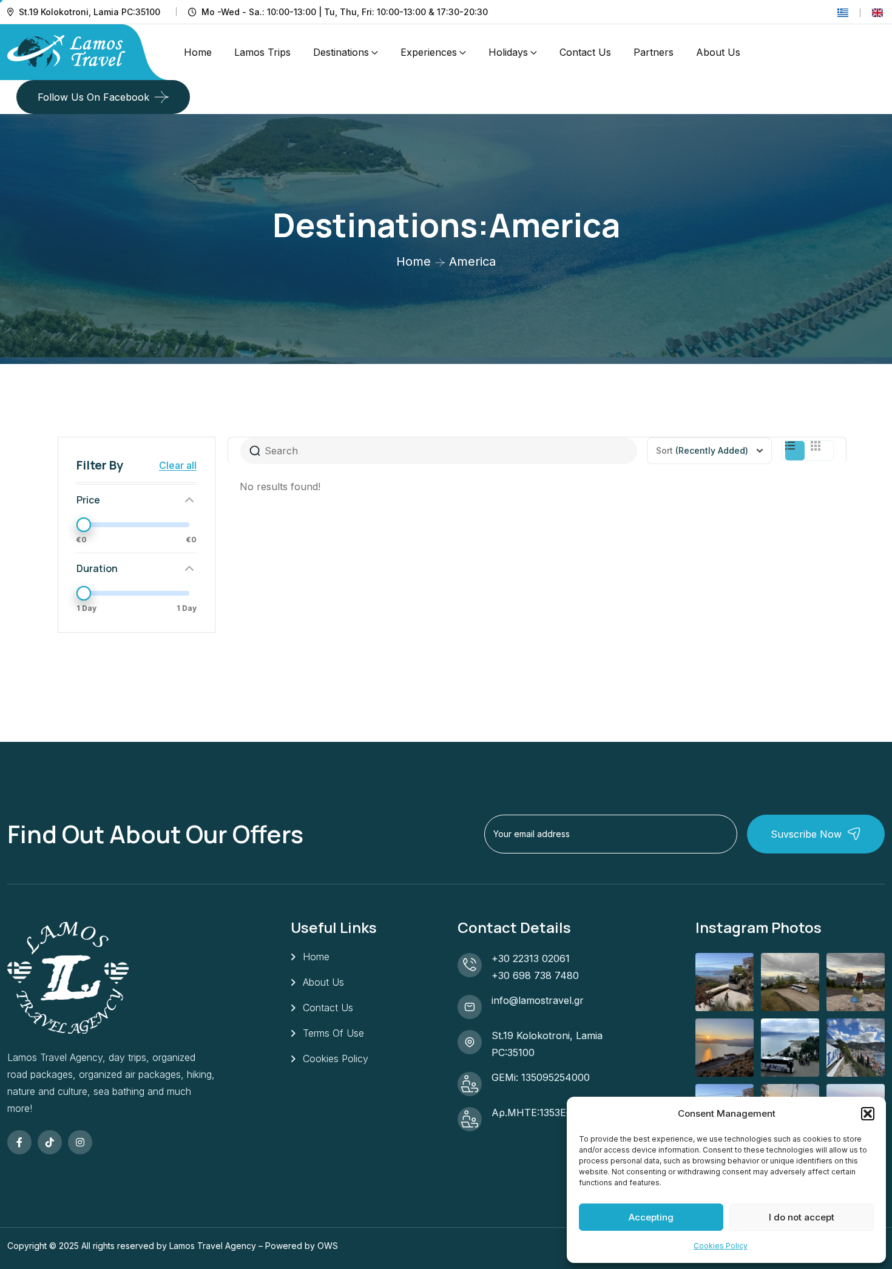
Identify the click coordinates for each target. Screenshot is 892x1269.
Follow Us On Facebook (93, 97)
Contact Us (585, 52)
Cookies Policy (721, 1245)
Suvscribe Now (806, 834)
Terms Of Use (333, 1033)
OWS (327, 1245)
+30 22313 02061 (531, 958)
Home (198, 52)
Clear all (178, 465)
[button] (868, 1114)
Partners (654, 52)
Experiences (428, 52)
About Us (718, 52)
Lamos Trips (262, 52)
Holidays (508, 52)
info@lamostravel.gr (538, 1000)
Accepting (651, 1217)
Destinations (341, 52)
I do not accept (801, 1217)
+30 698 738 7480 (535, 975)
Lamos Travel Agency (212, 1245)
